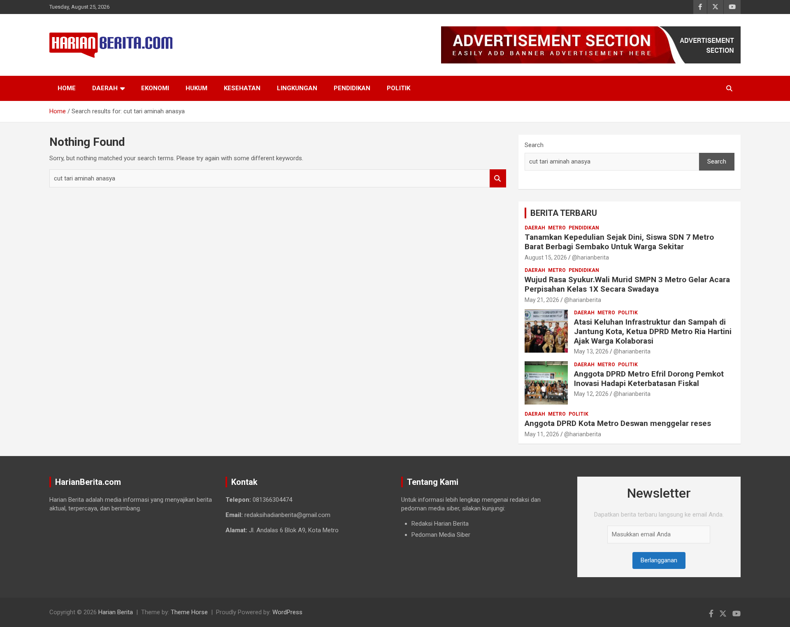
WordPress (287, 612)
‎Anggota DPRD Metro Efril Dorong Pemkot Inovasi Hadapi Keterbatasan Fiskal (649, 378)
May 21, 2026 (542, 300)
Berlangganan (659, 560)
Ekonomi (155, 88)
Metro (557, 228)
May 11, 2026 (542, 434)
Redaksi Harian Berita (440, 523)
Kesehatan (242, 88)
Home (67, 88)
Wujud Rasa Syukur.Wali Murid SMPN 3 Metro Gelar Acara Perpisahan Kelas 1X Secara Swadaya (627, 284)
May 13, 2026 (591, 351)
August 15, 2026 (546, 257)
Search (498, 178)
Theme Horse (189, 612)
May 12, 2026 (591, 394)
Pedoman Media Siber (440, 534)
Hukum (196, 88)
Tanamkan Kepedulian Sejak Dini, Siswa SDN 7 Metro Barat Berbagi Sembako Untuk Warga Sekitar (619, 241)
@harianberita (590, 257)
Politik (398, 88)
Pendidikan (352, 88)
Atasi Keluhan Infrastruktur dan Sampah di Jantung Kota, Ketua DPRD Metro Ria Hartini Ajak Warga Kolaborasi (653, 331)
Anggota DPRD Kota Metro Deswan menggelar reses (618, 423)
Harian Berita (115, 612)
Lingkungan (297, 88)
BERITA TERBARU (563, 213)
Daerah (105, 88)
